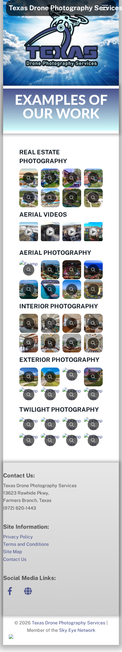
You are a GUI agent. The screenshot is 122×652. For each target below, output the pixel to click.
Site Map (12, 551)
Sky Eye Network (77, 630)
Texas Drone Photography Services (68, 623)
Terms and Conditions (26, 544)
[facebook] (11, 591)
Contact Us (14, 559)
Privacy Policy (18, 537)
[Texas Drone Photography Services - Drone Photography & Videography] (61, 78)
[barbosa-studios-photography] (29, 591)
